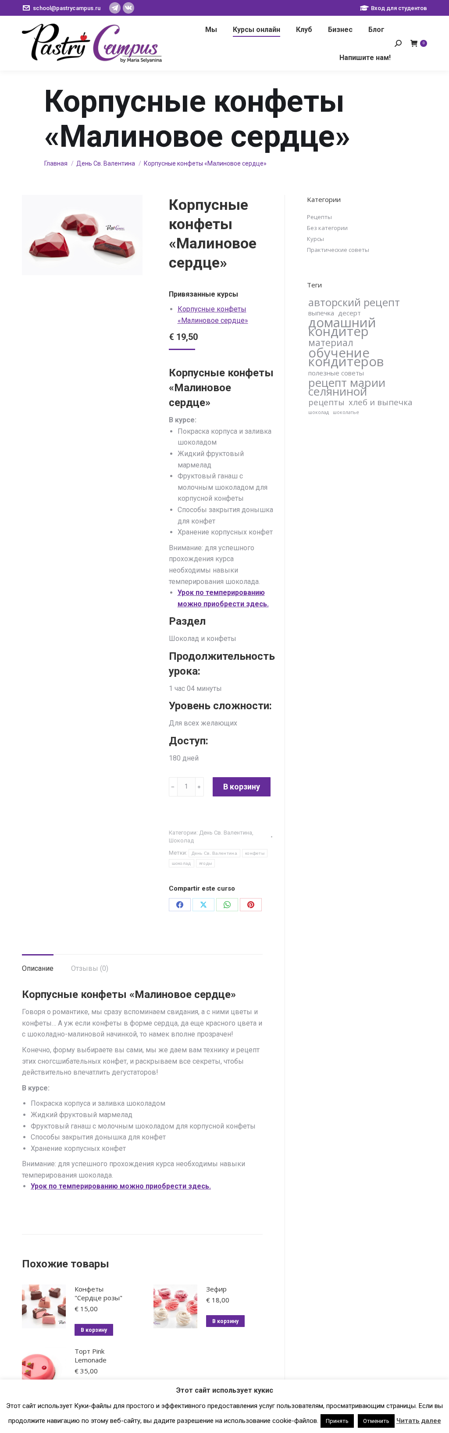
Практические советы (338, 250)
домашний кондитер (342, 327)
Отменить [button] (376, 1421)
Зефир (216, 1288)
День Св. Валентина (225, 832)
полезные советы (336, 372)
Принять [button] (337, 1421)
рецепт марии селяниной (346, 387)
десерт (349, 312)
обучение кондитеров (346, 357)
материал (330, 342)
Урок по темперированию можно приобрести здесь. (121, 1186)
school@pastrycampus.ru (66, 8)
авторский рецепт (354, 302)
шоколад (181, 863)
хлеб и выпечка (381, 402)
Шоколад (181, 840)
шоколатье (346, 412)
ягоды (205, 863)
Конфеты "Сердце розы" (98, 1293)
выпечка (321, 312)
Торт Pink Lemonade (91, 1355)
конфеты (254, 853)
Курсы (315, 239)
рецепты (326, 402)
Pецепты (319, 217)
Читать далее (418, 1421)
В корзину (241, 786)
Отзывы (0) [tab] (89, 968)
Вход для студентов (399, 8)
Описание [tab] (37, 968)
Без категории (327, 228)
